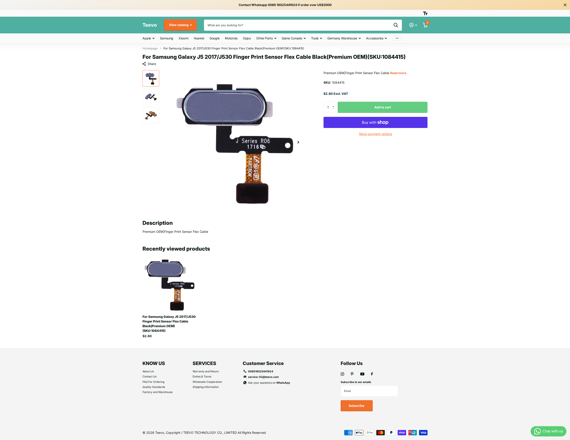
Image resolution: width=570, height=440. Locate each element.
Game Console (292, 38)
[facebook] (372, 374)
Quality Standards (153, 387)
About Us (148, 371)
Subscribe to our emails (356, 382)
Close (565, 5)
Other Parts (264, 38)
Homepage (150, 48)
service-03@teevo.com (263, 377)
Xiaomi (183, 38)
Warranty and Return (206, 371)
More (397, 38)
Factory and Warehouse (157, 392)
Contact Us (149, 376)
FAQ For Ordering (153, 381)
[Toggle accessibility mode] (425, 13)
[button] (298, 142)
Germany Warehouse (342, 38)
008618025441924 (260, 371)
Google (215, 38)
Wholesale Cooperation (207, 381)
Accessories (374, 38)
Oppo (247, 38)
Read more (398, 73)
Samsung (166, 38)
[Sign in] (413, 25)
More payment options (375, 134)
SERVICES (204, 363)
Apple (146, 38)
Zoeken (396, 25)
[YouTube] (362, 374)
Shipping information (206, 387)
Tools (314, 38)
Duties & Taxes (202, 376)
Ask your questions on (269, 382)
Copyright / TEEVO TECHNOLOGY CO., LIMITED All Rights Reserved (216, 432)
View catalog (179, 25)
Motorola (231, 38)
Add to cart (382, 107)
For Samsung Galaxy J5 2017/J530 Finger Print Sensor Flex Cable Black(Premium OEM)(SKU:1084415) (169, 324)
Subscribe (357, 406)
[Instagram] (342, 374)
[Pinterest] (352, 374)
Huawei (199, 38)
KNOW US (153, 363)
